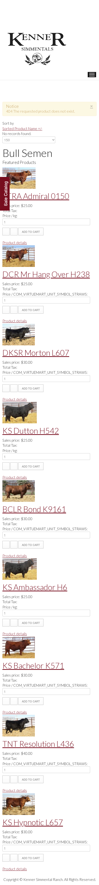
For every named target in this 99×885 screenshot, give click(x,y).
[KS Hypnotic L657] (18, 803)
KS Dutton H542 (30, 430)
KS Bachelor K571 (33, 665)
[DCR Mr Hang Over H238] (18, 255)
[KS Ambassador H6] (19, 568)
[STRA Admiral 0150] (19, 177)
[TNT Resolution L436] (18, 725)
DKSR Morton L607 (35, 352)
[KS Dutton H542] (19, 412)
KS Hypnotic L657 (32, 822)
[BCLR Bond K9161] (18, 490)
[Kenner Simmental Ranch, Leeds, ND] (38, 32)
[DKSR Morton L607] (18, 334)
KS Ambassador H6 (34, 587)
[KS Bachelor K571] (18, 647)
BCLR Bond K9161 (34, 509)
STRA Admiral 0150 (35, 196)
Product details (14, 242)
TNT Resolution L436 (38, 744)
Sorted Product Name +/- (22, 128)
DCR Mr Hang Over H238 (46, 274)
